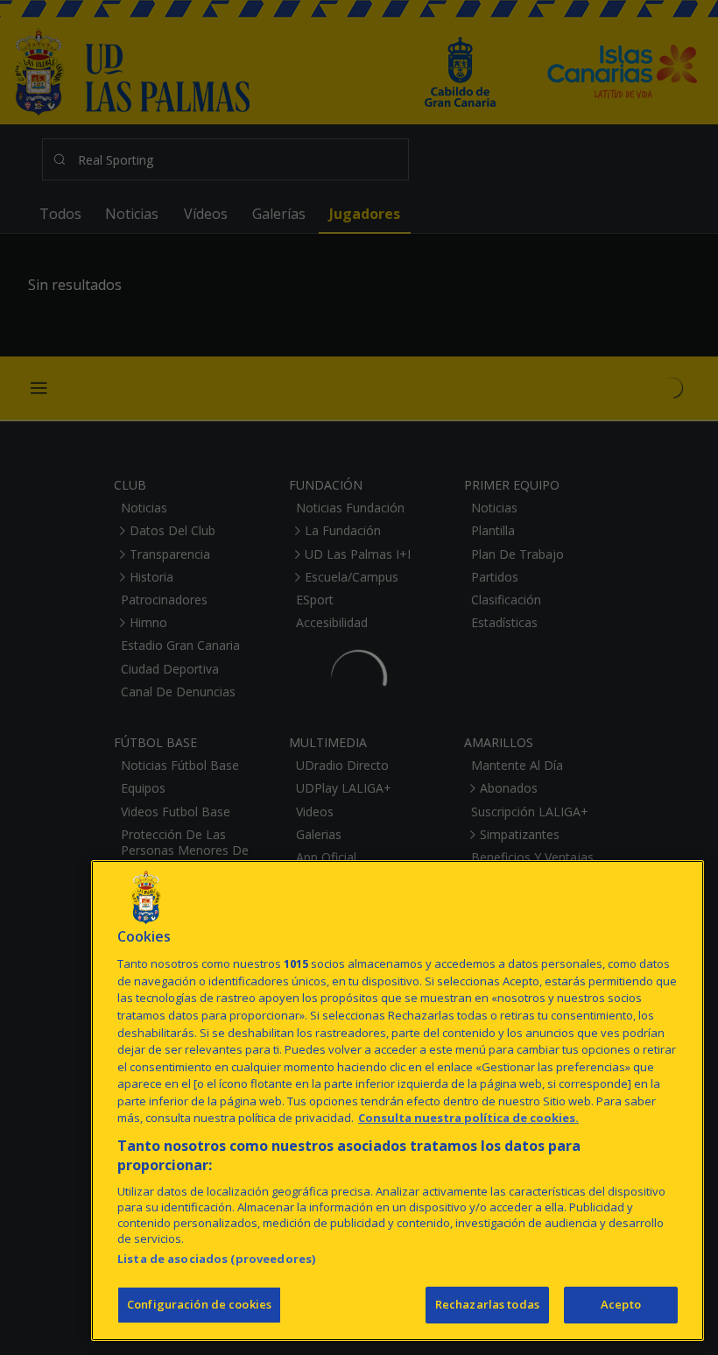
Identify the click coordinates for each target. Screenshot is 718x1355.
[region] (397, 1100)
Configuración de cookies (199, 1304)
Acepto (621, 1304)
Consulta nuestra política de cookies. (468, 1118)
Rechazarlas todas (487, 1304)
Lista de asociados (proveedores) (216, 1259)
